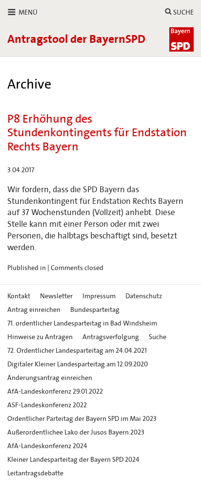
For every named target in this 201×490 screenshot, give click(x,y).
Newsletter (56, 296)
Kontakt (18, 296)
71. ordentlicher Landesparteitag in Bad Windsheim (82, 323)
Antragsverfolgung (110, 337)
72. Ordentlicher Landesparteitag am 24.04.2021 (77, 350)
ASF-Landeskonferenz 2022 (47, 405)
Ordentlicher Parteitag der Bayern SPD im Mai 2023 (82, 419)
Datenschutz (143, 296)
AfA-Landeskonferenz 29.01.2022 (55, 391)
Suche (157, 337)
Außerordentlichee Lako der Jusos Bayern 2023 (75, 432)
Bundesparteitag (95, 310)
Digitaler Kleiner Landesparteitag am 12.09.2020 (77, 364)
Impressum (99, 296)
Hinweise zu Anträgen (40, 337)
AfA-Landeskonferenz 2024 (47, 446)
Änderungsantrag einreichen (49, 378)
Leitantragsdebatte (35, 473)
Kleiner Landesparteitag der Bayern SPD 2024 (73, 459)
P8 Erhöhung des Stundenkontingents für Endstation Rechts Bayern (97, 133)
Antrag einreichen (33, 310)
